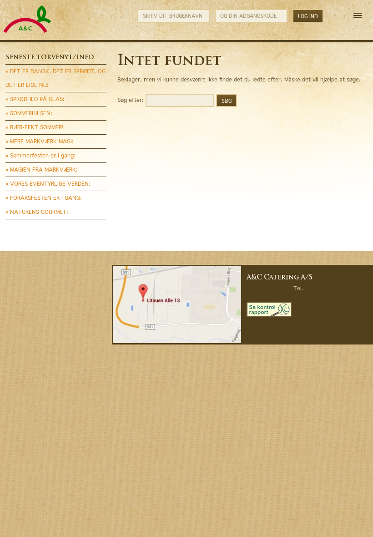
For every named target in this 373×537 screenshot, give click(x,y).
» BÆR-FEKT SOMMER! (34, 127)
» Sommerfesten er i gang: (40, 155)
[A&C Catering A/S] (27, 31)
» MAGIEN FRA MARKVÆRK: (41, 169)
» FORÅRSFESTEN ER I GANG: (43, 197)
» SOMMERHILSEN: (28, 113)
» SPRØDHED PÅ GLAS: (35, 99)
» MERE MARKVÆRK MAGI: (39, 141)
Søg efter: (130, 99)
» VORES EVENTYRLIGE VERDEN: (48, 183)
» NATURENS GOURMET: (36, 211)
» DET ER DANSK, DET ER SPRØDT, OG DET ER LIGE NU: (55, 78)
